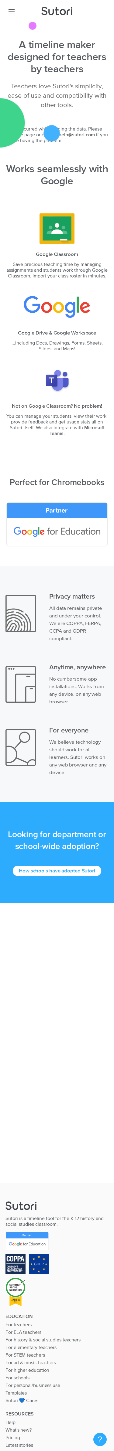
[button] (11, 11)
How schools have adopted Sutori (57, 871)
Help (10, 1422)
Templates (16, 1392)
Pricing (12, 1437)
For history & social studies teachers (43, 1339)
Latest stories (19, 1445)
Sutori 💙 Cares (21, 1400)
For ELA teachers (23, 1332)
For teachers (18, 1324)
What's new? (18, 1429)
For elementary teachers (31, 1347)
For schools (17, 1377)
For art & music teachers (30, 1362)
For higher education (27, 1370)
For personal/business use (32, 1385)
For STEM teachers (25, 1355)
